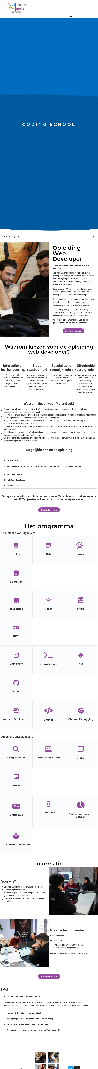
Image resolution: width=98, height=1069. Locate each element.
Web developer (13, 460)
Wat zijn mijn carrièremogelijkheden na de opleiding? (30, 1019)
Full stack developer (16, 480)
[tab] (49, 460)
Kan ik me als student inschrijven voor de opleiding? (30, 1024)
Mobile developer (14, 474)
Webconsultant (13, 485)
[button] (70, 16)
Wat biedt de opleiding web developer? (24, 996)
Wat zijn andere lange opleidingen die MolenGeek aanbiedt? (33, 1030)
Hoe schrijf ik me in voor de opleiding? (24, 1013)
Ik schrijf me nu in (73, 331)
